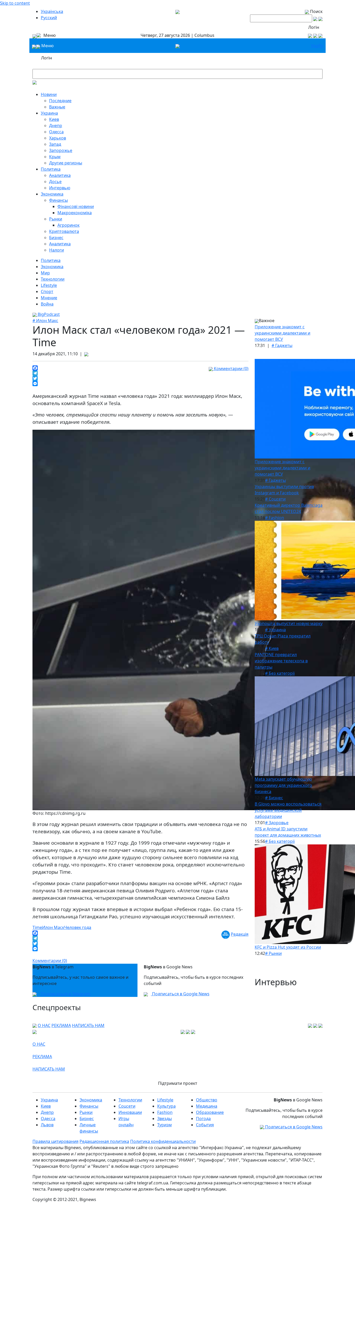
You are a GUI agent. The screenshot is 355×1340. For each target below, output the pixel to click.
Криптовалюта (64, 231)
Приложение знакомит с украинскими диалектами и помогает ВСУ (282, 333)
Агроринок (68, 225)
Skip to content (15, 3)
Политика (51, 169)
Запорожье (60, 150)
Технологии (52, 279)
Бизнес (56, 237)
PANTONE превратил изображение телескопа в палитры (281, 661)
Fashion (165, 1112)
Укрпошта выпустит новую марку (289, 623)
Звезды (164, 1118)
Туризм (164, 1125)
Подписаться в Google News (180, 994)
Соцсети (127, 1106)
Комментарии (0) (230, 368)
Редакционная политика (104, 1141)
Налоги (56, 250)
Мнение (49, 298)
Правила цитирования (55, 1141)
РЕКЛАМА (61, 1025)
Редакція (239, 934)
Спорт (47, 291)
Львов (47, 1125)
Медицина (206, 1106)
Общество (206, 1100)
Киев (54, 119)
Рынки (55, 219)
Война (47, 304)
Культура (166, 1106)
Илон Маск (53, 927)
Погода (203, 1118)
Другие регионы (65, 163)
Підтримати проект (177, 1083)
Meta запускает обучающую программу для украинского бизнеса (283, 785)
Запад (55, 144)
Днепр (55, 125)
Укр (314, 45)
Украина (49, 113)
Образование (210, 1112)
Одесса (56, 132)
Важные (57, 107)
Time (37, 927)
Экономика (52, 194)
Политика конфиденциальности (163, 1141)
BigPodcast (48, 314)
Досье (55, 181)
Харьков (57, 138)
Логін (313, 27)
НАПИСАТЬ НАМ (88, 1025)
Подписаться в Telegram (65, 994)
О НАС (44, 1025)
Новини (49, 94)
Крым (55, 156)
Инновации (130, 1112)
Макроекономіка (74, 213)
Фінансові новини (75, 206)
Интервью (59, 188)
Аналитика (60, 175)
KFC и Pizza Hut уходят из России (288, 947)
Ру (320, 45)
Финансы (58, 200)
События (205, 1125)
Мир (45, 273)
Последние (60, 100)
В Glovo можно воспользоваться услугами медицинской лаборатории (288, 810)
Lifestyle (49, 285)
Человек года (77, 927)
